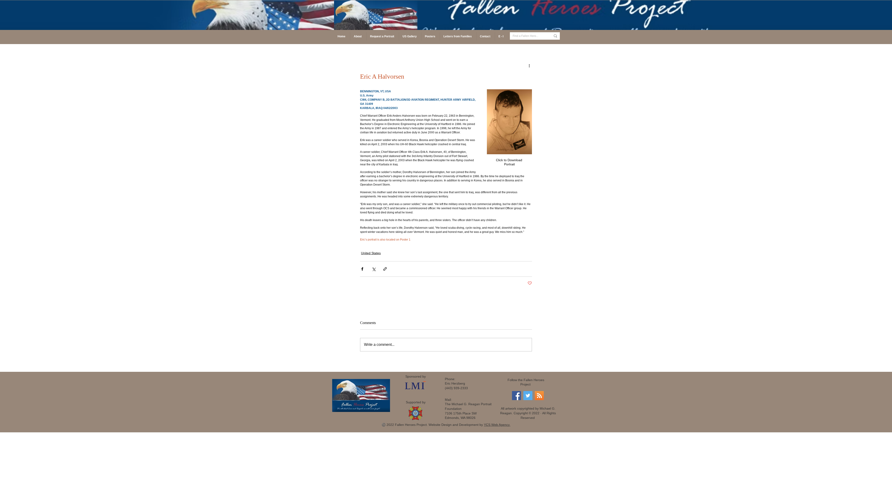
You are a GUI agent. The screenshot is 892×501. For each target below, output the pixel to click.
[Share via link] (385, 269)
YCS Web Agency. (497, 425)
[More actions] (529, 65)
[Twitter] (527, 395)
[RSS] (539, 395)
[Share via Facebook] (362, 269)
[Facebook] (516, 395)
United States (371, 253)
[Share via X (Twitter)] (373, 269)
